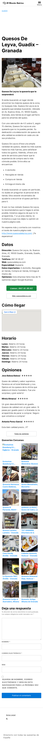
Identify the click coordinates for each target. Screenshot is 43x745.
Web (3, 665)
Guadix (4, 11)
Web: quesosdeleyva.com (21, 296)
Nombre (6, 642)
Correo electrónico (12, 653)
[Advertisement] (21, 23)
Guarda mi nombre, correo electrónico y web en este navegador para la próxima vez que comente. (20, 683)
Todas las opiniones (21, 434)
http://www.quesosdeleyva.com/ (17, 233)
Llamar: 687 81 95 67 (21, 288)
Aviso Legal (11, 715)
